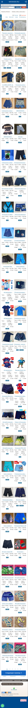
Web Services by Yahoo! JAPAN (23, 700)
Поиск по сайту (17, 680)
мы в (14, 689)
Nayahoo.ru (14, 2)
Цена (7, 17)
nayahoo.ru (10, 695)
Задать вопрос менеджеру (7, 680)
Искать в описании (18, 7)
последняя (23, 676)
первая (4, 676)
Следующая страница (13, 672)
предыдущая (13, 676)
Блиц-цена (11, 17)
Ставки (16, 17)
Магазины (24, 680)
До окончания (22, 17)
